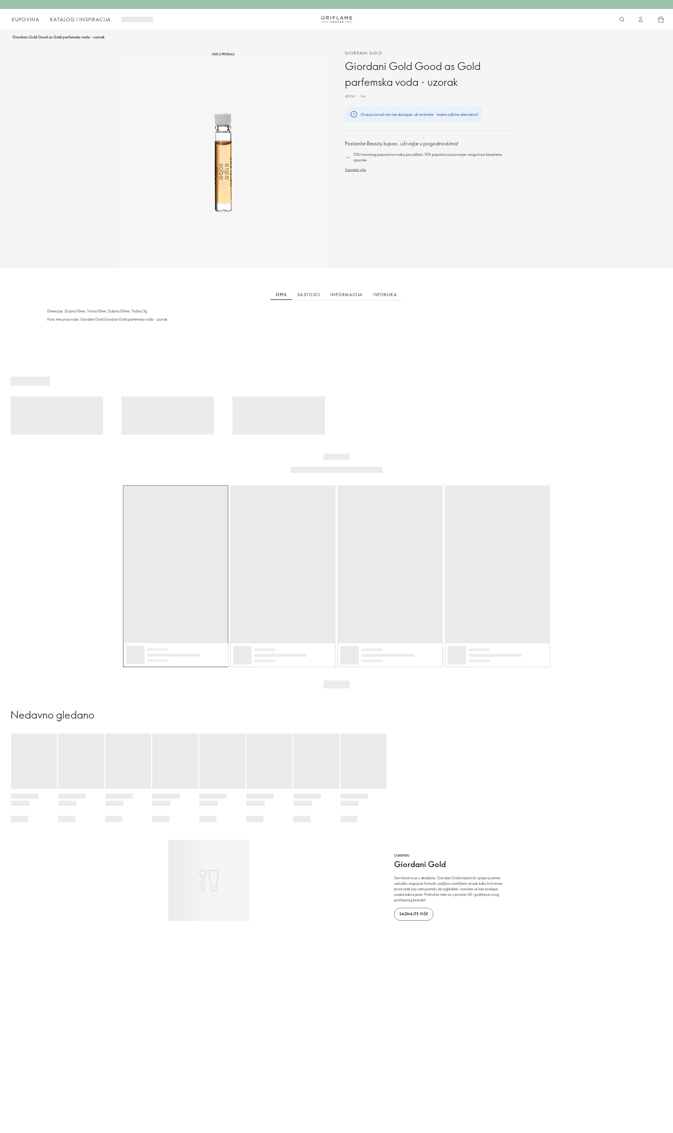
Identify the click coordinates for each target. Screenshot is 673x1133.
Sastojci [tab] (308, 294)
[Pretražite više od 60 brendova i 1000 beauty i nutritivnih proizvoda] (622, 19)
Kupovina (25, 19)
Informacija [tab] (346, 294)
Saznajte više (355, 169)
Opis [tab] (281, 294)
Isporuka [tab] (385, 294)
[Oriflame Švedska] (336, 19)
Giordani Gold (363, 53)
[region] (223, 163)
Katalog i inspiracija (80, 19)
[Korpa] (660, 19)
